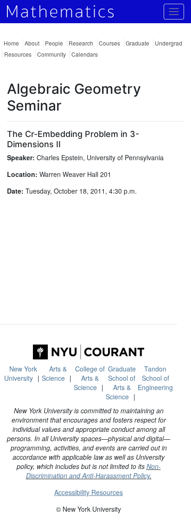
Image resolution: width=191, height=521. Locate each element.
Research (81, 43)
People (54, 43)
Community (51, 54)
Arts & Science (54, 373)
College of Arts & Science (89, 378)
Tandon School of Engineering (155, 378)
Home (11, 43)
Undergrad (168, 43)
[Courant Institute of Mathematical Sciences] (88, 352)
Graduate (137, 43)
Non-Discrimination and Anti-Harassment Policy (93, 471)
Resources (18, 54)
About (32, 43)
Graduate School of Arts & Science (121, 382)
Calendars (84, 54)
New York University (20, 373)
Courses (109, 43)
